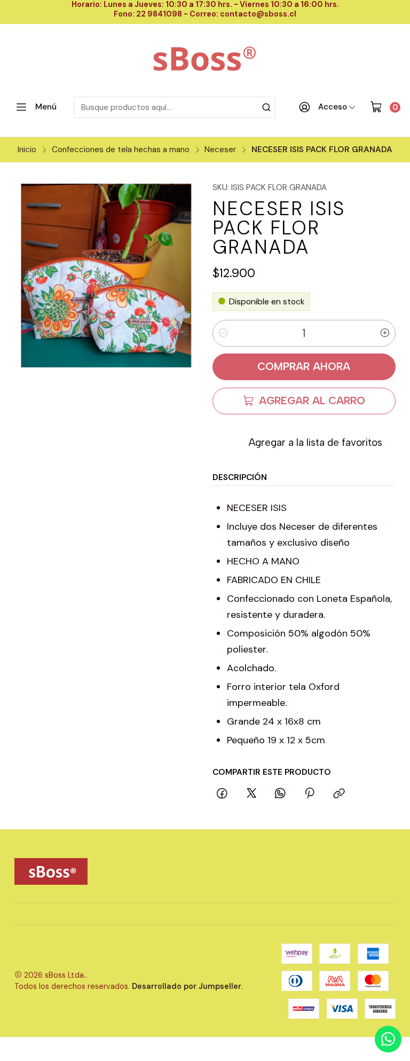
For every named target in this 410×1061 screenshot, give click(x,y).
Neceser (220, 150)
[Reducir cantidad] (223, 333)
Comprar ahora (303, 366)
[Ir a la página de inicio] (205, 59)
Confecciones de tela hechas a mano (121, 150)
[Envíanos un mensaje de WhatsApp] (388, 1039)
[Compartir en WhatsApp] (280, 794)
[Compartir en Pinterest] (309, 794)
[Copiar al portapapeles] (339, 794)
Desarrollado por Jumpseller (186, 986)
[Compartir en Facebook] (222, 794)
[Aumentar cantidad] (385, 333)
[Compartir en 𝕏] (251, 794)
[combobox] (175, 107)
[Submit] (266, 107)
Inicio (27, 150)
